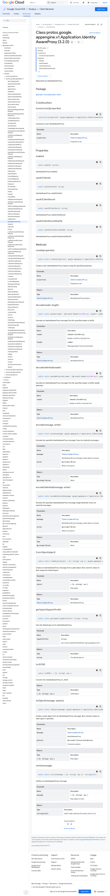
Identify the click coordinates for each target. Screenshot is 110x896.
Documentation (47, 24)
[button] (14, 45)
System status (56, 869)
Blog (91, 859)
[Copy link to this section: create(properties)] (56, 250)
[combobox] (57, 2)
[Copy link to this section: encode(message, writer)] (63, 425)
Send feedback (94, 33)
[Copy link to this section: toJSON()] (47, 664)
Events (92, 862)
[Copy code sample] (100, 114)
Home (38, 24)
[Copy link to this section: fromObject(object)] (57, 552)
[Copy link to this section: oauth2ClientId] (52, 178)
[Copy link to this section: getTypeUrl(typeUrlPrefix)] (63, 610)
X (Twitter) (94, 865)
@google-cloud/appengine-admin (48, 95)
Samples (38, 14)
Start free (101, 9)
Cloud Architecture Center (77, 871)
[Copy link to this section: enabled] (46, 156)
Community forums (57, 859)
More (32, 3)
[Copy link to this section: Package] (48, 89)
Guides (16, 14)
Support (54, 862)
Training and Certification (79, 876)
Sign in (105, 2)
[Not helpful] (101, 24)
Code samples (75, 867)
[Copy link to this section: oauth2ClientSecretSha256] (64, 221)
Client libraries (47, 9)
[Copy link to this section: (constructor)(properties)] (63, 108)
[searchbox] (14, 20)
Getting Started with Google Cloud (77, 863)
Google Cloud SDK (16, 9)
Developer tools (60, 24)
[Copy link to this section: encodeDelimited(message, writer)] (72, 487)
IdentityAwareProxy (45, 298)
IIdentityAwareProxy (78, 138)
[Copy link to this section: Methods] (49, 245)
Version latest (44, 76)
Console (76, 3)
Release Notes (56, 865)
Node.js (32, 9)
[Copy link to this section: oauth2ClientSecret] (57, 199)
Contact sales (36, 871)
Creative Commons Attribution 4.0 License (90, 837)
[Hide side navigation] (26, 892)
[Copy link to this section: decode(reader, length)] (61, 305)
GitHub (73, 859)
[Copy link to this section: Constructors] (54, 103)
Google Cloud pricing (38, 862)
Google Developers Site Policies (89, 839)
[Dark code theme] (97, 114)
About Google (36, 883)
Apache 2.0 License (61, 839)
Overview (6, 14)
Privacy (45, 883)
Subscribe (85, 891)
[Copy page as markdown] (79, 42)
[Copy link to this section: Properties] (51, 150)
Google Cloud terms (65, 883)
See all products (36, 859)
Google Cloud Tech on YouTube (97, 875)
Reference (27, 14)
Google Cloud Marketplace (35, 866)
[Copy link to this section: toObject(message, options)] (66, 701)
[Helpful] (98, 24)
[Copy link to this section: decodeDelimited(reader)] (63, 367)
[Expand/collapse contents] (47, 48)
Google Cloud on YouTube (95, 870)
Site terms (53, 883)
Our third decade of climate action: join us (47, 887)
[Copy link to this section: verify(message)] (54, 766)
